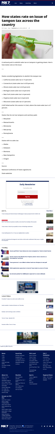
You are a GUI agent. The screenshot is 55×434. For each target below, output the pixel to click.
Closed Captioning (6, 387)
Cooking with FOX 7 (20, 359)
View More (49, 211)
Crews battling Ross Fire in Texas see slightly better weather (15, 233)
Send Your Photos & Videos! (20, 383)
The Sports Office (33, 360)
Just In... (4, 211)
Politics (3, 360)
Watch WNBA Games (7, 417)
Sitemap (4, 367)
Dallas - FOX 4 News (47, 377)
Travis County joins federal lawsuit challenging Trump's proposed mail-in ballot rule (21, 213)
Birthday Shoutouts (19, 355)
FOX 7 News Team (6, 382)
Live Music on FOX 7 (20, 360)
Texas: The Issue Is (47, 362)
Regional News (48, 375)
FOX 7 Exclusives (46, 354)
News (9, 28)
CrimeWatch (46, 357)
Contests (17, 364)
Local (3, 355)
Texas (3, 359)
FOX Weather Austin (34, 362)
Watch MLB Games (6, 404)
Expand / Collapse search (52, 3)
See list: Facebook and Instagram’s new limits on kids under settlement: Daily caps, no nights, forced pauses (23, 240)
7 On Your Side (46, 359)
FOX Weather (18, 387)
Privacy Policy (29, 203)
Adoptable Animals (19, 362)
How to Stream (32, 355)
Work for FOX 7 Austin (7, 384)
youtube (50, 426)
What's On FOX (5, 377)
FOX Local (32, 353)
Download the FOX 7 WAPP (20, 380)
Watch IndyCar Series (7, 409)
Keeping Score (18, 357)
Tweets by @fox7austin (6, 346)
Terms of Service (28, 205)
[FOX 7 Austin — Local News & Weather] (6, 3)
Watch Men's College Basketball (6, 411)
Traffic (3, 357)
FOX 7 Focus (46, 360)
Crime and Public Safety (5, 363)
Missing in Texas (47, 365)
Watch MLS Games (6, 418)
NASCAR (31, 382)
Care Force (45, 364)
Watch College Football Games (5, 402)
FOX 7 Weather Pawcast (18, 377)
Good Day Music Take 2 (34, 367)
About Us (5, 375)
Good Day (18, 353)
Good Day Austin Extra (33, 364)
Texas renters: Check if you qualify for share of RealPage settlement (17, 226)
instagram (47, 426)
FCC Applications (5, 390)
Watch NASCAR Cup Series (6, 407)
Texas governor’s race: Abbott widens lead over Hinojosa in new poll (28, 262)
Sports (31, 375)
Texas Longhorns (33, 377)
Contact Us (4, 378)
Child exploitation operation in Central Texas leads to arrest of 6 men (29, 268)
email (53, 426)
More (35, 3)
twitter (44, 426)
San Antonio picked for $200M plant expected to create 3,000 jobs (27, 273)
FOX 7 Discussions (47, 367)
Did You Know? (18, 389)
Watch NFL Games (6, 400)
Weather (18, 375)
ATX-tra (44, 369)
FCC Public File (5, 389)
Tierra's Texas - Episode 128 (8, 318)
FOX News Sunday (6, 365)
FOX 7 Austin (4, 28)
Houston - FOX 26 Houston (47, 379)
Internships (4, 385)
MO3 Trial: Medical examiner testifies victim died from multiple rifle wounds (19, 221)
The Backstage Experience (32, 370)
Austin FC (31, 378)
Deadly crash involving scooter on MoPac (11, 311)
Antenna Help (5, 392)
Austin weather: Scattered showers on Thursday (13, 305)
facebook (42, 426)
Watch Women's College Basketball (6, 414)
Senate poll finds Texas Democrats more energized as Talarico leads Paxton (30, 251)
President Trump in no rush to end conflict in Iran (13, 299)
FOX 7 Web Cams (19, 386)
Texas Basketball (33, 384)
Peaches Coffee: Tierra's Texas (9, 324)
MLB (30, 380)
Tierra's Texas (32, 357)
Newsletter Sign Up (6, 380)
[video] (49, 300)
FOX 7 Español (32, 359)
